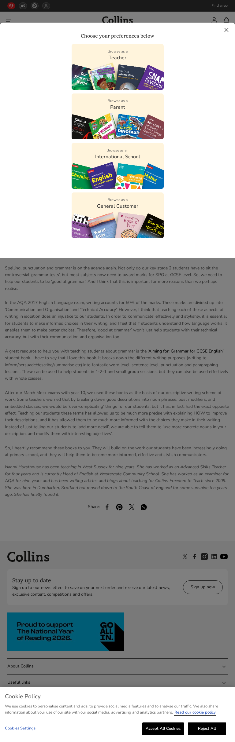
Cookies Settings (20, 728)
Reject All (207, 728)
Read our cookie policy (195, 712)
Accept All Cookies (163, 728)
